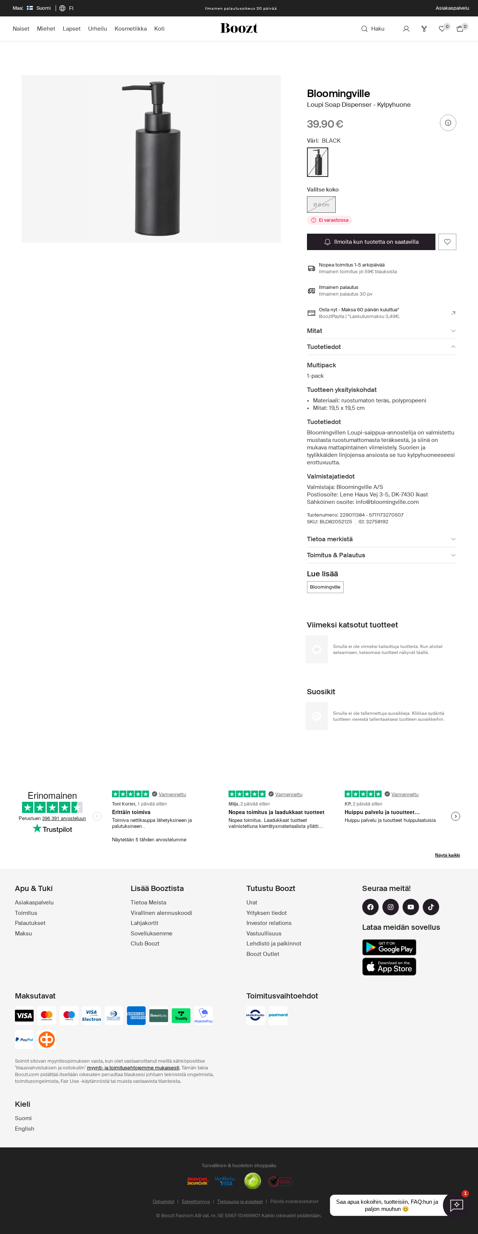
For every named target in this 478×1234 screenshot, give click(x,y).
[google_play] (389, 947)
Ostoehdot (163, 1202)
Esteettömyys (196, 1202)
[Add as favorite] (447, 242)
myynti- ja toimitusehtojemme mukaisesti (133, 1068)
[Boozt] (239, 28)
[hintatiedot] (448, 123)
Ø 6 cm (321, 205)
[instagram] (390, 907)
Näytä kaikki (447, 855)
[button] (151, 159)
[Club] (424, 29)
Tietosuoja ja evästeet (240, 1202)
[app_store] (389, 966)
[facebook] (370, 907)
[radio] (317, 162)
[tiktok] (431, 907)
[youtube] (411, 907)
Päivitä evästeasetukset (294, 1201)
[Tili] (406, 29)
